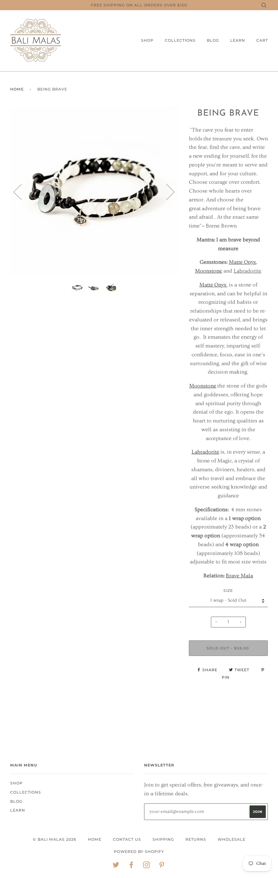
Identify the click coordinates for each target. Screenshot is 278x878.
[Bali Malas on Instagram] (146, 866)
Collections (180, 40)
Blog (213, 40)
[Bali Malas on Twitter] (116, 866)
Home (17, 89)
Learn (237, 40)
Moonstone (202, 386)
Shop (147, 40)
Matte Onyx (212, 285)
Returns (195, 839)
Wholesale (231, 839)
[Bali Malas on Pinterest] (161, 866)
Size (228, 590)
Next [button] (166, 191)
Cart (262, 40)
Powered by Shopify (139, 851)
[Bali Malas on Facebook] (131, 866)
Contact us (127, 839)
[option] (94, 191)
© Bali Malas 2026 (54, 839)
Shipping (163, 839)
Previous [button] (21, 191)
